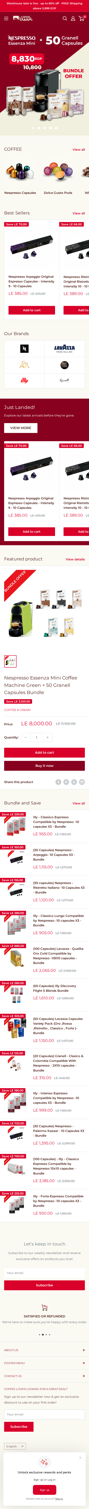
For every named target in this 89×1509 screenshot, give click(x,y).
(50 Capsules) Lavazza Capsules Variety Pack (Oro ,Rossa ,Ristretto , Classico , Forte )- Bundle (58, 1026)
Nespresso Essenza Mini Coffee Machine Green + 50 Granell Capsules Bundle (40, 685)
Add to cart (32, 310)
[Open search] (65, 18)
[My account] (73, 18)
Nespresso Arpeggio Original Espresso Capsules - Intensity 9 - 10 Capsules (31, 281)
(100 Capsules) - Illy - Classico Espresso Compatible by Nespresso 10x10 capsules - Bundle (56, 1166)
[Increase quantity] (47, 737)
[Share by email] (82, 782)
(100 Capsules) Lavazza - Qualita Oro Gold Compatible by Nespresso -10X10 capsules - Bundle (58, 956)
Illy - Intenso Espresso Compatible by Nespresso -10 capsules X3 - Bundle (56, 1098)
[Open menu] (6, 18)
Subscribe (44, 1285)
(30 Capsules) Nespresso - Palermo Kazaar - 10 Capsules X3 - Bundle (58, 1131)
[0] (81, 18)
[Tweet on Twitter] (74, 782)
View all (79, 150)
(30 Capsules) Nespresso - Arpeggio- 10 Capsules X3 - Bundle (54, 855)
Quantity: (11, 737)
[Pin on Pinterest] (66, 782)
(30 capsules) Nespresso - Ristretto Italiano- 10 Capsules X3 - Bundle (59, 888)
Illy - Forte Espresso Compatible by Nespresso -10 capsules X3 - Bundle (58, 1201)
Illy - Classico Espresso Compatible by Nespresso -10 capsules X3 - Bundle (56, 822)
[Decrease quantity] (25, 737)
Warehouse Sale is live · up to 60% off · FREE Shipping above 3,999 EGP (44, 6)
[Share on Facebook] (58, 782)
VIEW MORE (20, 428)
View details (75, 559)
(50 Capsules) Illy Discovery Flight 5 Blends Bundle (54, 988)
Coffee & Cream (17, 710)
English (11, 1446)
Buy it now (44, 766)
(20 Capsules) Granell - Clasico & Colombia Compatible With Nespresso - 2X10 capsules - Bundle (58, 1063)
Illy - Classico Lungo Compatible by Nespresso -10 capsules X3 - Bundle (58, 920)
